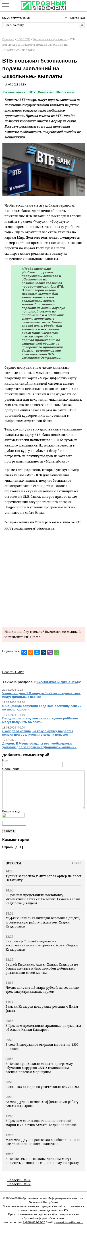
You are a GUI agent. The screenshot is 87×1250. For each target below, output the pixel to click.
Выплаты (45, 92)
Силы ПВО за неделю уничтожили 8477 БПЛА (42, 1087)
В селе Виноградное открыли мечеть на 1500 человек (42, 1046)
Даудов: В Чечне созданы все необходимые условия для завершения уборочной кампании (39, 745)
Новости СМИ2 (19, 1180)
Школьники (65, 92)
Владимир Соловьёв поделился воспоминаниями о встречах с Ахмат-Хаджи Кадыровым (42, 945)
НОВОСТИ (23, 39)
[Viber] (50, 652)
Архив (76, 863)
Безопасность (14, 92)
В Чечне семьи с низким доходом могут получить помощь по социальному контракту (42, 1161)
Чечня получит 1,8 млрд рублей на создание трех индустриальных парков (42, 989)
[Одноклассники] (30, 652)
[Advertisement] (43, 577)
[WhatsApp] (56, 652)
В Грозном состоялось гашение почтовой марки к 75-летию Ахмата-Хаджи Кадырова (41, 1122)
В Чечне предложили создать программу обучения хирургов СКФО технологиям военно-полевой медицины (39, 1067)
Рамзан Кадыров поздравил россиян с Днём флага (42, 1008)
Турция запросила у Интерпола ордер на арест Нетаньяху (43, 878)
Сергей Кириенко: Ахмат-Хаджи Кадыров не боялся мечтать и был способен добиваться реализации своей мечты (42, 968)
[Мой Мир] (37, 652)
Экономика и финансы (50, 39)
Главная (8, 39)
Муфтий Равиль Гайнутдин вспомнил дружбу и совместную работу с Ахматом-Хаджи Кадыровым (43, 922)
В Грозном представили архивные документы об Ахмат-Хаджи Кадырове (43, 1027)
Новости (13, 863)
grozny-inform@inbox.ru (68, 1222)
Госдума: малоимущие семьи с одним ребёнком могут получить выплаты (40, 720)
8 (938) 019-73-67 (34, 1222)
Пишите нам (77, 18)
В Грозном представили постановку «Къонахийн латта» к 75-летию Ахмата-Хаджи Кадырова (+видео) (43, 899)
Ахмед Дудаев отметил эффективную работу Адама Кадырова (42, 1104)
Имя (5, 760)
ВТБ (32, 92)
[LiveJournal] (43, 652)
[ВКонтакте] (24, 652)
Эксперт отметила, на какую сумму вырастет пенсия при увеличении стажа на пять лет (37, 732)
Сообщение (11, 769)
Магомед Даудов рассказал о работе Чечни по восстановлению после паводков (43, 1142)
